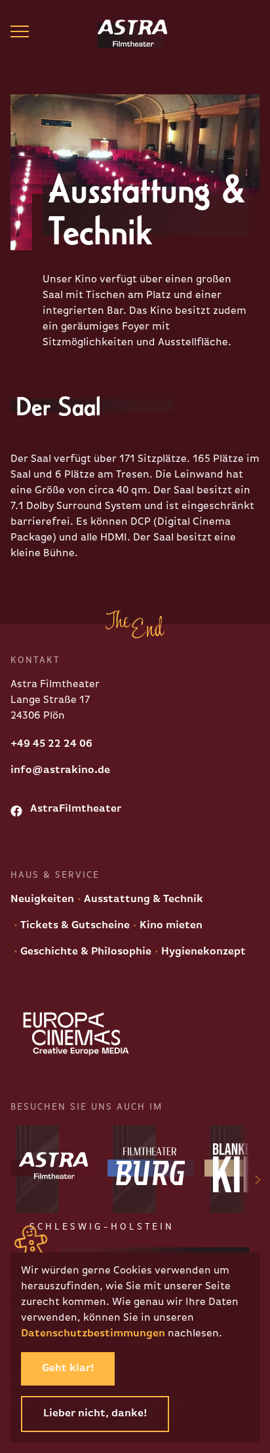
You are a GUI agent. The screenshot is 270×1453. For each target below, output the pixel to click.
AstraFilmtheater (74, 809)
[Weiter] (249, 1182)
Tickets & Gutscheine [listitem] (74, 925)
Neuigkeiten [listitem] (42, 899)
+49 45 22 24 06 (51, 744)
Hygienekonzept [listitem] (202, 952)
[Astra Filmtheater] (122, 35)
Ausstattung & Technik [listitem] (142, 899)
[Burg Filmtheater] (150, 1168)
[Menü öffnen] (19, 31)
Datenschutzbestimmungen (93, 1334)
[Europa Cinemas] (76, 1033)
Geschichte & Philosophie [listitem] (84, 952)
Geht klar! (68, 1368)
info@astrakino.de (60, 770)
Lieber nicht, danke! (95, 1413)
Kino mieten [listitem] (169, 925)
